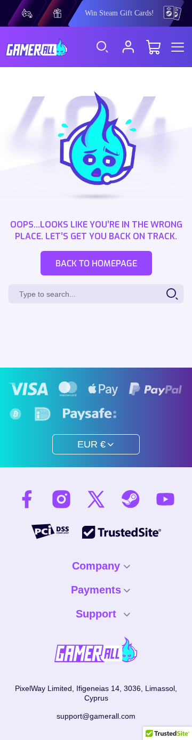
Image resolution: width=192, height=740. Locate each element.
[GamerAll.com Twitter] (96, 499)
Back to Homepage (96, 263)
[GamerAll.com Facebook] (26, 499)
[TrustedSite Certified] (121, 532)
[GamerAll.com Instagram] (61, 499)
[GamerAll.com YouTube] (165, 499)
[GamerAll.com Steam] (130, 499)
